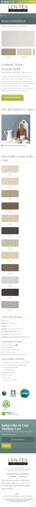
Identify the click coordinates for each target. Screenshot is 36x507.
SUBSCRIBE (6, 446)
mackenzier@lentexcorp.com (18, 501)
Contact (30, 2)
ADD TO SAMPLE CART (13, 97)
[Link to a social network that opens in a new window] (2, 2)
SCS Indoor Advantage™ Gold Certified (15, 365)
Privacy (17, 493)
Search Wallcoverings (18, 474)
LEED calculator (8, 375)
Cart (24, 2)
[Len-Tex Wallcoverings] (18, 8)
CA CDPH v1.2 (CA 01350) (21, 362)
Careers (12, 476)
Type (3, 320)
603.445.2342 (12, 471)
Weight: (4, 323)
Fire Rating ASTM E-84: (8, 332)
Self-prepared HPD (9, 372)
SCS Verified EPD (8, 370)
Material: (4, 326)
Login (20, 2)
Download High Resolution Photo (15, 145)
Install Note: (5, 334)
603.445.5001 (23, 471)
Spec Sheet (6, 377)
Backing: (4, 329)
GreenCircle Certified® (10, 367)
